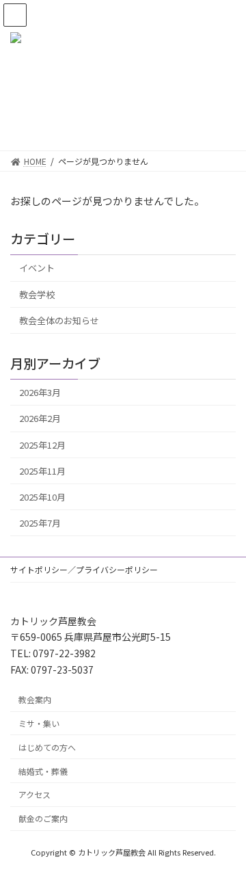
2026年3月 (40, 392)
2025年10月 (42, 496)
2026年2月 (40, 418)
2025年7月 (40, 522)
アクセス (34, 794)
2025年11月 (42, 470)
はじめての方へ (47, 747)
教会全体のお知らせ (59, 320)
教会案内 (34, 699)
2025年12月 (42, 444)
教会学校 (37, 293)
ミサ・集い (38, 723)
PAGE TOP (226, 835)
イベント (37, 267)
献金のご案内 (43, 818)
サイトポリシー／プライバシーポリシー (84, 569)
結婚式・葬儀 (43, 770)
